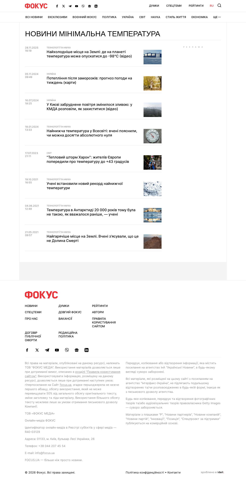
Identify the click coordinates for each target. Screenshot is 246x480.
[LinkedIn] (96, 6)
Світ (142, 17)
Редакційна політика (68, 334)
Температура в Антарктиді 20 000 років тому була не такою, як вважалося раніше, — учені (91, 212)
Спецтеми (174, 5)
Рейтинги (196, 5)
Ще (215, 17)
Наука (155, 17)
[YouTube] (76, 6)
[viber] (67, 350)
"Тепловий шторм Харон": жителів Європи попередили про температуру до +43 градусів (88, 159)
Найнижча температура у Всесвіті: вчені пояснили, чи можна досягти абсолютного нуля (92, 133)
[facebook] (27, 350)
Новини (31, 306)
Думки (154, 5)
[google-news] (77, 350)
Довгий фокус (70, 312)
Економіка (199, 17)
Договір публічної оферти (33, 336)
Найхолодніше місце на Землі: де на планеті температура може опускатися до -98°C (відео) (89, 54)
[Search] (219, 5)
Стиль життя (176, 17)
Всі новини (34, 17)
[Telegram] (70, 6)
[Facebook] (57, 6)
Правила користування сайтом (104, 322)
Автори (98, 312)
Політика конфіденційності (145, 472)
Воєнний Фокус (85, 17)
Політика (109, 17)
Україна (128, 17)
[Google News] (89, 6)
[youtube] (57, 350)
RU (212, 5)
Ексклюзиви (57, 17)
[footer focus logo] (41, 295)
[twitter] (37, 350)
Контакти (174, 472)
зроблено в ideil (212, 472)
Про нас (31, 318)
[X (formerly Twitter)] (63, 6)
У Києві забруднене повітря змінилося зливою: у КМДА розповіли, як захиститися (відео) (89, 106)
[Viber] (83, 6)
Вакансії (65, 318)
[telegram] (47, 350)
